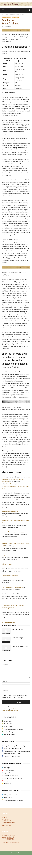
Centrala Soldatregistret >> (16, 46)
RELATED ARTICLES (8, 623)
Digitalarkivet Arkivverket (10, 775)
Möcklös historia (8, 726)
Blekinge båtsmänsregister (10, 511)
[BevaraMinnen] (16, 4)
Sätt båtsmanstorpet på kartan (12, 754)
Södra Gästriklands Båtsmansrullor (12, 587)
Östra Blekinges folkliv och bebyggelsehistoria (16, 751)
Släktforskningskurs (11, 14)
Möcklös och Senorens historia (12, 748)
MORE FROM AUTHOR (9, 625)
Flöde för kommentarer (8, 823)
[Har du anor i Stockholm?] (6, 648)
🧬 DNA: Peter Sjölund (8, 734)
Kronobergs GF (7, 797)
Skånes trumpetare (8, 564)
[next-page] (6, 655)
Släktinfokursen (21, 14)
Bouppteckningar (17, 629)
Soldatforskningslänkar (13, 484)
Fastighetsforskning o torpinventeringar (14, 746)
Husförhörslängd (17, 638)
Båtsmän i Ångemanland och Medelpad (13, 532)
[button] (3, 10)
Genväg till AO (7, 781)
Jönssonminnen (7, 721)
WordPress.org (6, 825)
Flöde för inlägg (6, 820)
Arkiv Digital (6, 768)
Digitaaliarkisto (7, 773)
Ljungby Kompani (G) (8, 555)
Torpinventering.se (8, 732)
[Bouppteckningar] (6, 631)
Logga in (4, 817)
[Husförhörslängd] (6, 640)
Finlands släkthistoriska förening (12, 778)
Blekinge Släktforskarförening (11, 795)
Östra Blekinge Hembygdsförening (13, 729)
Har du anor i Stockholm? (20, 646)
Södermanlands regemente (10, 575)
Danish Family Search (9, 770)
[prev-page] (3, 655)
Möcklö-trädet (7, 724)
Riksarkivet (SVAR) (8, 783)
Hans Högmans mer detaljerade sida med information (16, 479)
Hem (3, 14)
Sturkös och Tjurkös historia (11, 756)
